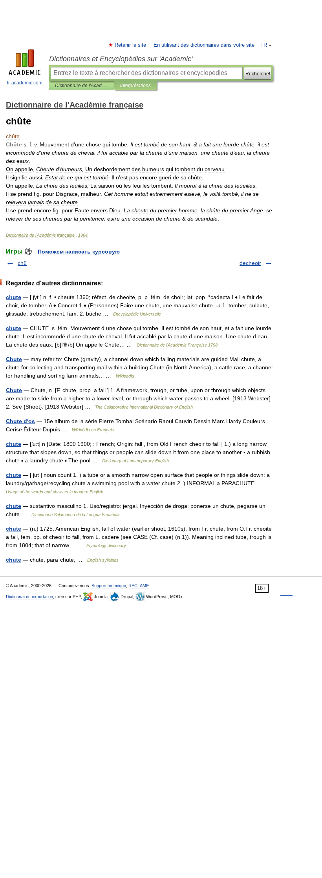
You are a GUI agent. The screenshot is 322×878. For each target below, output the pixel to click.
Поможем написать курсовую (79, 251)
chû (22, 263)
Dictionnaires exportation (29, 596)
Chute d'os (20, 421)
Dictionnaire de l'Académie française (81, 85)
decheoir (250, 263)
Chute (14, 359)
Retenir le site (130, 45)
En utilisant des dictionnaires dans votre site (204, 45)
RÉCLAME (138, 585)
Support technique (108, 585)
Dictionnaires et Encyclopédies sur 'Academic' (120, 59)
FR (263, 45)
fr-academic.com (24, 83)
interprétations (135, 85)
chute (13, 297)
